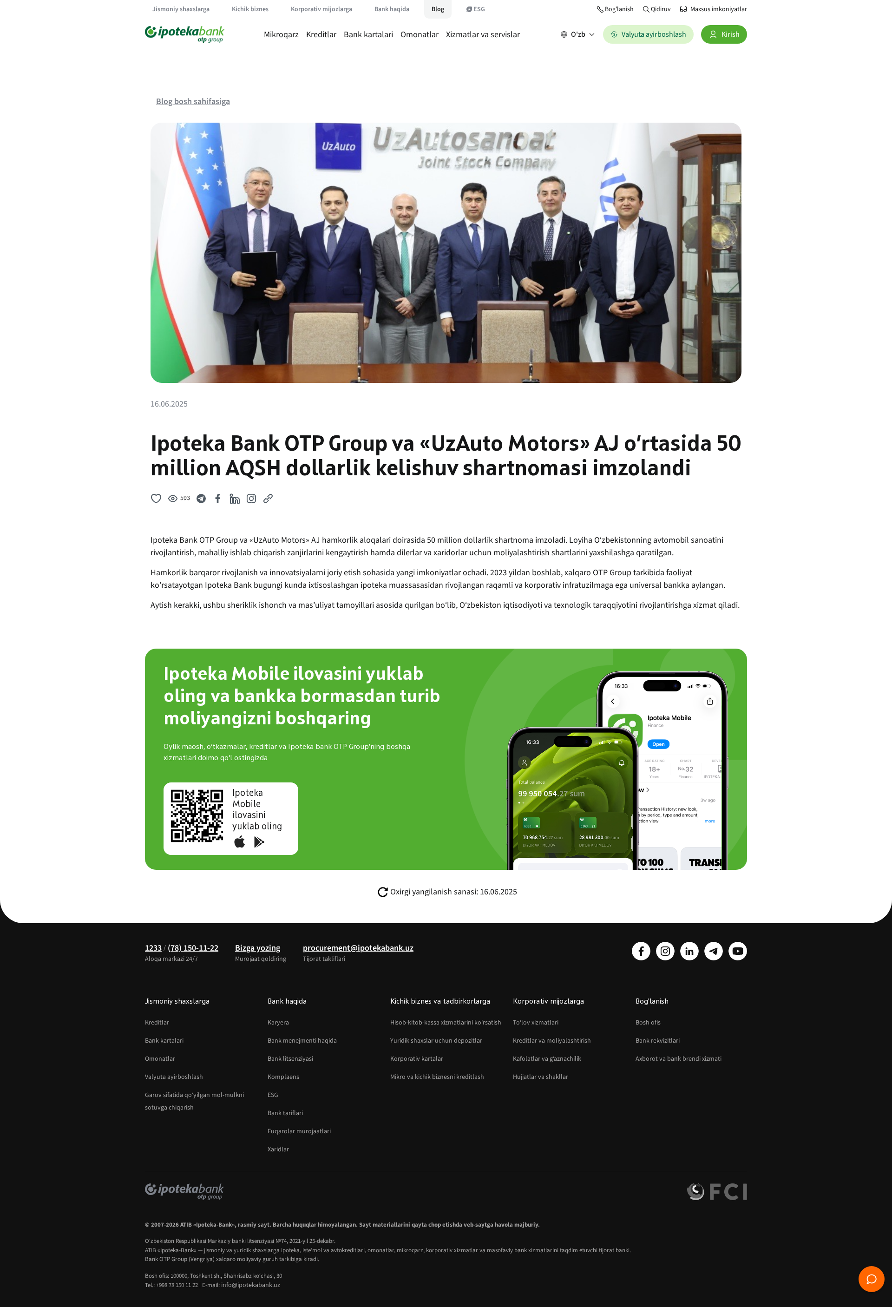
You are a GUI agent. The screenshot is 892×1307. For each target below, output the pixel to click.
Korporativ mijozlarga (321, 9)
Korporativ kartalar (416, 1059)
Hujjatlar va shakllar (540, 1077)
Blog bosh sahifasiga (193, 101)
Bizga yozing (257, 948)
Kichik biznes (250, 9)
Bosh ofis (648, 1022)
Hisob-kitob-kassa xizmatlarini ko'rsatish (445, 1022)
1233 (153, 948)
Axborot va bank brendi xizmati (678, 1059)
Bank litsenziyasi (290, 1059)
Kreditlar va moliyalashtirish (552, 1040)
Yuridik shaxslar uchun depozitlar (436, 1040)
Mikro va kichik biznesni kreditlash (437, 1077)
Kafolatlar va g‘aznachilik (547, 1059)
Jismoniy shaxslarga (181, 9)
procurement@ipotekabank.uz (358, 948)
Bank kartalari (368, 34)
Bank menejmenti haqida (302, 1040)
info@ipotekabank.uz (250, 1285)
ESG (479, 9)
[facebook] (641, 951)
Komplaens (283, 1077)
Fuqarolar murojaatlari (299, 1131)
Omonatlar (419, 34)
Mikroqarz (281, 34)
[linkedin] (689, 951)
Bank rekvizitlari (658, 1040)
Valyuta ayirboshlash (174, 1077)
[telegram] (713, 951)
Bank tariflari (285, 1113)
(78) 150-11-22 (193, 948)
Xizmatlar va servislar (483, 34)
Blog (438, 9)
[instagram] (665, 951)
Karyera (278, 1022)
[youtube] (737, 951)
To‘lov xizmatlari (535, 1022)
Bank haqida (391, 9)
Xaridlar (278, 1149)
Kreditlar (321, 34)
